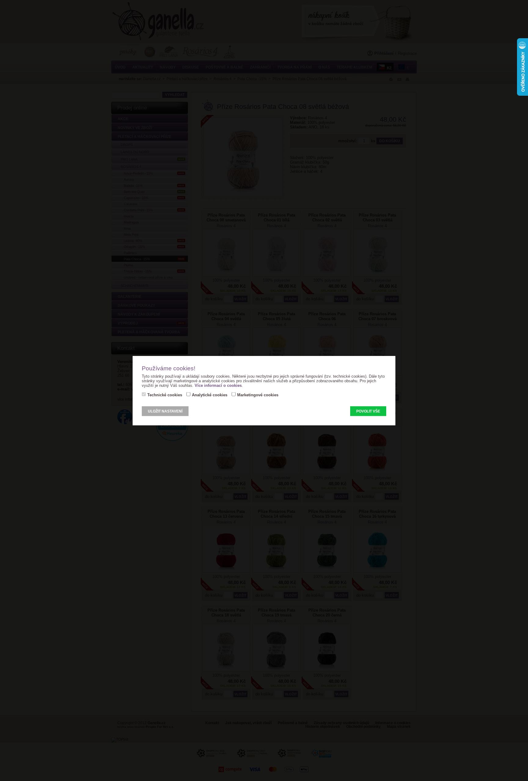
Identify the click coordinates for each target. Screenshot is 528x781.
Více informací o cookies (218, 385)
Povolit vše (368, 411)
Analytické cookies (209, 395)
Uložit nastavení (165, 411)
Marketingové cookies (257, 395)
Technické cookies (164, 395)
